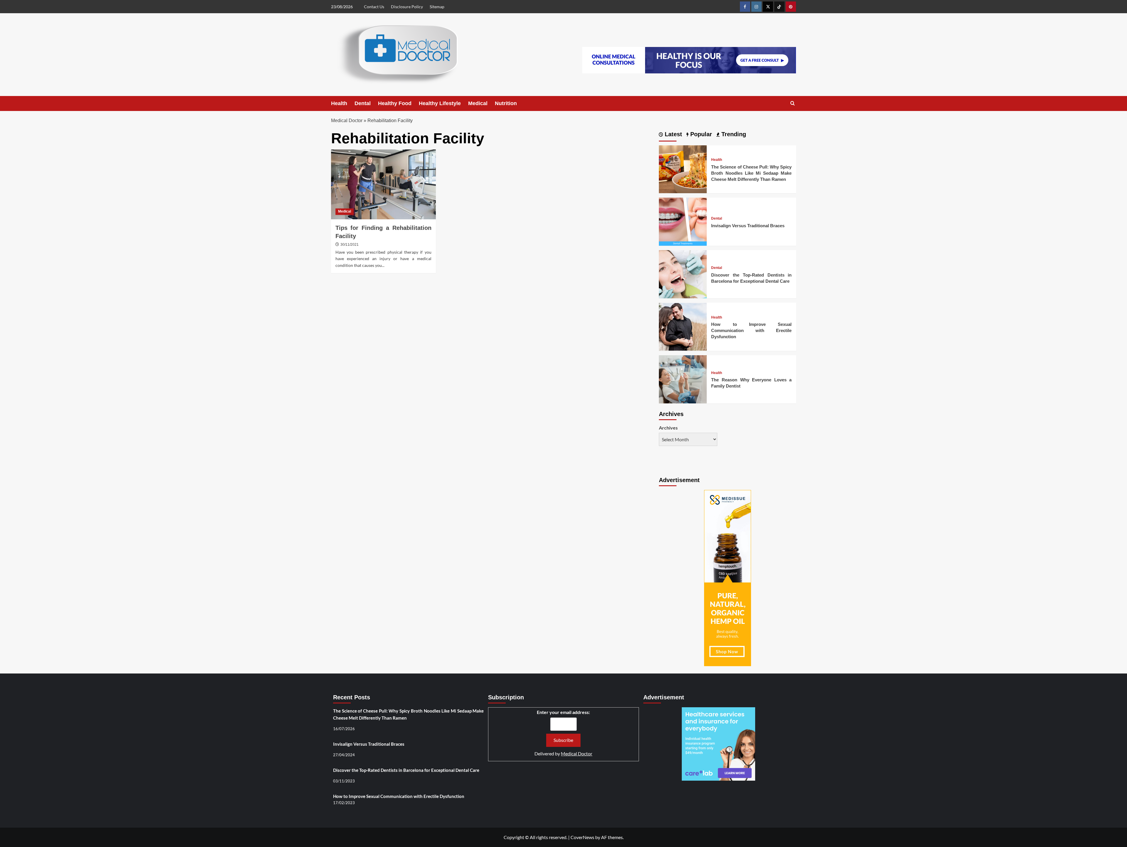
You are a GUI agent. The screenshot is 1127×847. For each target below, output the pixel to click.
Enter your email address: (563, 712)
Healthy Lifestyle (440, 103)
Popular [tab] (700, 134)
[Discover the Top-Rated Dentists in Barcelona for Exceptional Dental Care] (683, 273)
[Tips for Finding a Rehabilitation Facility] (383, 184)
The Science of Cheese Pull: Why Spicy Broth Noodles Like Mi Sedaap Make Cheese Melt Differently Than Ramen (751, 173)
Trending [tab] (733, 134)
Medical (477, 103)
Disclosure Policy (407, 6)
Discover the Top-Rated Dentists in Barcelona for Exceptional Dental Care (406, 770)
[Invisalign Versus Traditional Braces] (683, 221)
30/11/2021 (349, 245)
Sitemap (437, 6)
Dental (363, 103)
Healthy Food (394, 103)
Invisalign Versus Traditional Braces (747, 225)
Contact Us (374, 6)
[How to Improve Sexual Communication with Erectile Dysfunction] (683, 326)
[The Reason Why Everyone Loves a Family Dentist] (683, 378)
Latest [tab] (672, 134)
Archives (668, 427)
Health (339, 103)
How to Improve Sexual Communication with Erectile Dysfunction (751, 330)
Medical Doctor (346, 120)
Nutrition (506, 103)
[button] (792, 103)
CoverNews (582, 837)
